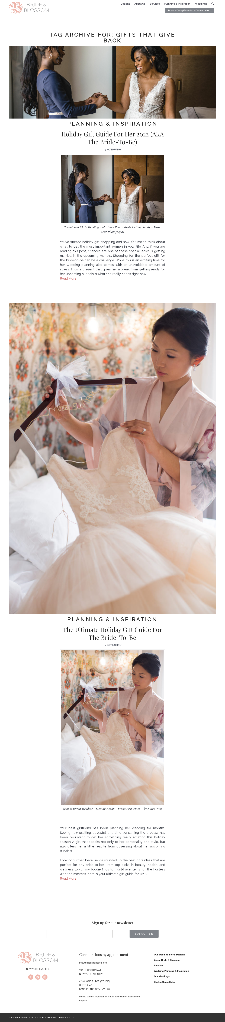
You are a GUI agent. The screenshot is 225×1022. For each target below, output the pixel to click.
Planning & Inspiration (112, 124)
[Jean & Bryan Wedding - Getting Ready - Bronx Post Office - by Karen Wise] (112, 458)
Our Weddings (162, 976)
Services (158, 965)
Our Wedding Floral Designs (169, 954)
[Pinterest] (44, 977)
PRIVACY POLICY (66, 1017)
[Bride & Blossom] (38, 958)
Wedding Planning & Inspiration (171, 970)
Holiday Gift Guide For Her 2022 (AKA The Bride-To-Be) (112, 138)
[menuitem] (125, 3)
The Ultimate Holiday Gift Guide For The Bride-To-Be (112, 633)
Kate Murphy (114, 149)
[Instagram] (37, 977)
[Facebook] (30, 977)
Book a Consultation (165, 982)
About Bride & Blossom (167, 960)
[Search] (212, 4)
